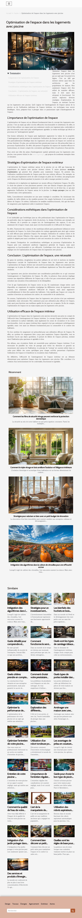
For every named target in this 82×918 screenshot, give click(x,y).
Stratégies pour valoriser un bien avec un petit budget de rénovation (41, 516)
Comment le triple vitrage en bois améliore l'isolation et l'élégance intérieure (41, 467)
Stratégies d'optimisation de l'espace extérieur (25, 82)
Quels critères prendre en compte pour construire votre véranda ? (17, 679)
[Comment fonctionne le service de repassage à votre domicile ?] (41, 632)
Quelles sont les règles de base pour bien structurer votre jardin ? (64, 845)
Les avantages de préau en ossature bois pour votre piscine (62, 745)
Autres (16, 13)
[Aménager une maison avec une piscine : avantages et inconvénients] (64, 698)
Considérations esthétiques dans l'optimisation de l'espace (29, 86)
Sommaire (15, 73)
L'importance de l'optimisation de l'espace (23, 78)
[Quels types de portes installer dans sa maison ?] (64, 665)
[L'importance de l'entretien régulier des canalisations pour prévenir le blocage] (41, 764)
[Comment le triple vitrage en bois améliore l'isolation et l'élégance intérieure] (41, 446)
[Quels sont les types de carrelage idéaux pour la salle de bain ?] (64, 632)
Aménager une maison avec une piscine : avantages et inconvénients (63, 712)
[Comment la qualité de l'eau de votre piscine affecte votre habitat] (17, 798)
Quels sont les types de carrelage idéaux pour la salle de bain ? (64, 646)
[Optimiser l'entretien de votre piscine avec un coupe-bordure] (17, 731)
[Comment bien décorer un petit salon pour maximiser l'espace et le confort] (41, 831)
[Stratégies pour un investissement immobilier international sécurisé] (41, 598)
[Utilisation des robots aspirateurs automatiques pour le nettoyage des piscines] (64, 798)
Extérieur (44, 904)
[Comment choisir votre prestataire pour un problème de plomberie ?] (41, 665)
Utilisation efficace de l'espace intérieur (22, 95)
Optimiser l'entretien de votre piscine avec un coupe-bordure (17, 745)
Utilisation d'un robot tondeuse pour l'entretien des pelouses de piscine (41, 745)
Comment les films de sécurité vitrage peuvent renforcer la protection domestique (41, 417)
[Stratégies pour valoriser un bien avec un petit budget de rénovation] (41, 495)
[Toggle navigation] (9, 4)
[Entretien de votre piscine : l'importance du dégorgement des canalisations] (17, 764)
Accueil (9, 13)
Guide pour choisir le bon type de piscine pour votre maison (64, 776)
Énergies (23, 904)
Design (7, 904)
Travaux (15, 904)
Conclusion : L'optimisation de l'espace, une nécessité (28, 91)
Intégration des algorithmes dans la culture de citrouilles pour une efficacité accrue (41, 566)
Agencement (34, 904)
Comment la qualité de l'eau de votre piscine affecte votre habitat (17, 812)
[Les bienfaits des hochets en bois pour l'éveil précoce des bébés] (64, 598)
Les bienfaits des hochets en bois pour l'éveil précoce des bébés (63, 612)
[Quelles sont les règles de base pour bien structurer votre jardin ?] (64, 831)
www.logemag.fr (38, 154)
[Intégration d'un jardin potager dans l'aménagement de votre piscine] (17, 831)
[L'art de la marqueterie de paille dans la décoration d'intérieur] (41, 798)
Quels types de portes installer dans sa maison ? (64, 677)
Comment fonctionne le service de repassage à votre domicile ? (41, 646)
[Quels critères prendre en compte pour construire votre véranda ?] (17, 665)
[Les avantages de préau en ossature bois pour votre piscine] (64, 731)
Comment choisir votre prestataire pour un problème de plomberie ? (39, 679)
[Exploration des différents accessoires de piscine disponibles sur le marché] (41, 698)
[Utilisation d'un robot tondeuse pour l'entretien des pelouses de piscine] (41, 731)
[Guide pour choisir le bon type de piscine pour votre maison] (64, 764)
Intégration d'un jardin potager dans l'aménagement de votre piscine (17, 845)
